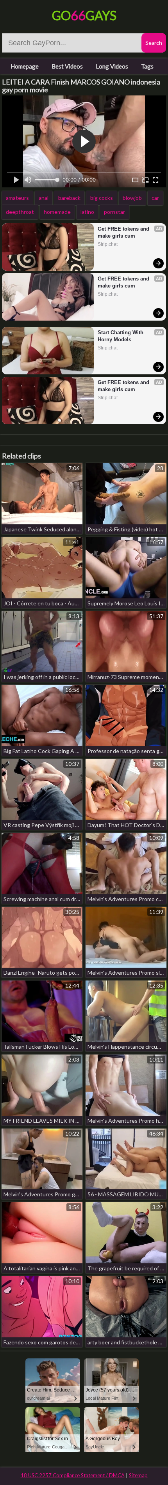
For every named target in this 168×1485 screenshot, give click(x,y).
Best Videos (67, 66)
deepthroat (20, 211)
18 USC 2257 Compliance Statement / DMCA (73, 1475)
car (155, 197)
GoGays (84, 15)
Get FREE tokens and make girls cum (124, 232)
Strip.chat (108, 244)
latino (87, 211)
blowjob (132, 197)
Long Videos (112, 66)
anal (43, 197)
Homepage (25, 66)
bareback (69, 197)
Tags (147, 66)
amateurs (17, 197)
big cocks (101, 197)
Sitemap (138, 1475)
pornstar (114, 211)
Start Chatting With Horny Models (121, 336)
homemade (57, 211)
